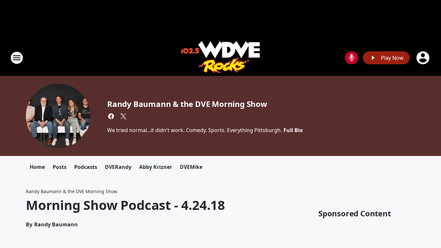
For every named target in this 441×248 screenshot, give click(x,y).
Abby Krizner (155, 166)
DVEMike (191, 166)
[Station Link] (220, 58)
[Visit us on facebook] (111, 116)
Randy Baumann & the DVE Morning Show (187, 103)
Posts (60, 166)
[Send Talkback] (351, 57)
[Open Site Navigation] (16, 57)
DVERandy (118, 166)
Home (37, 166)
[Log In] (423, 57)
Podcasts (85, 166)
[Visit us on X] (123, 116)
